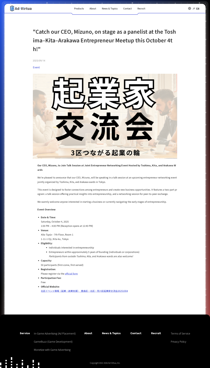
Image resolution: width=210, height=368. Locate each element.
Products (79, 8)
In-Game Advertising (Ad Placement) (55, 333)
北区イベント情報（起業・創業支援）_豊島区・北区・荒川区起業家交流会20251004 (84, 291)
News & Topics (110, 8)
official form (71, 273)
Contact (127, 8)
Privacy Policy (178, 341)
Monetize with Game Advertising (52, 349)
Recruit (141, 8)
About (93, 8)
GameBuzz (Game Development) (53, 341)
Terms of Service (180, 333)
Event (36, 67)
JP (193, 8)
